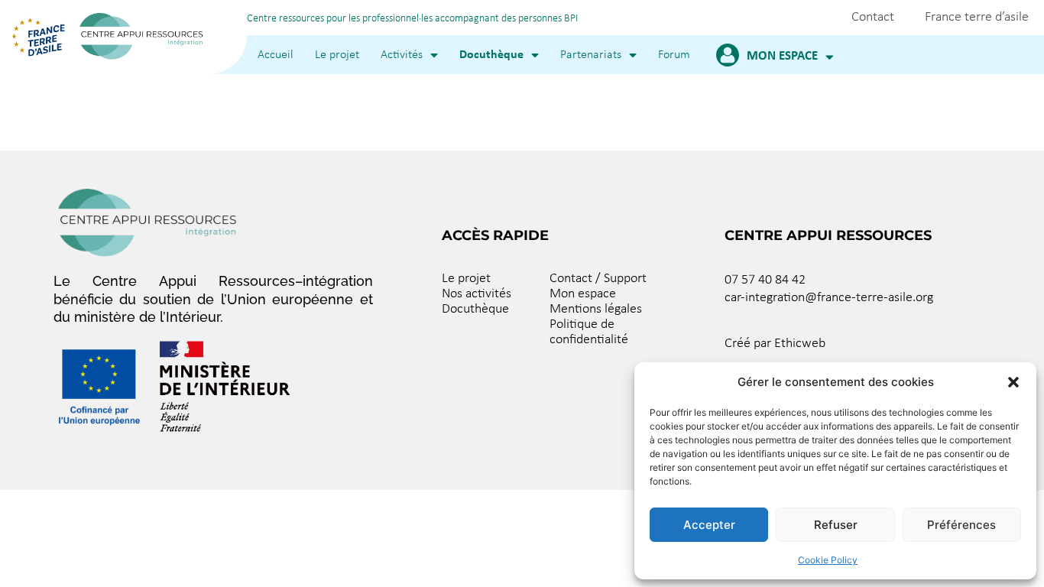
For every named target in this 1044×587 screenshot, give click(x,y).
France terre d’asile (977, 17)
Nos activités (476, 294)
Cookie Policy (828, 560)
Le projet (337, 55)
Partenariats (590, 55)
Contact (872, 17)
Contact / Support (598, 278)
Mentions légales (596, 309)
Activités (402, 55)
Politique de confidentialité (589, 332)
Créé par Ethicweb (775, 343)
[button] (1013, 382)
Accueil (275, 55)
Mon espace (782, 56)
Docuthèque (491, 55)
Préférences (961, 524)
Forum (674, 55)
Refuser (836, 524)
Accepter (709, 524)
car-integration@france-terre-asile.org (829, 297)
